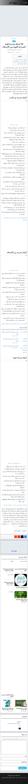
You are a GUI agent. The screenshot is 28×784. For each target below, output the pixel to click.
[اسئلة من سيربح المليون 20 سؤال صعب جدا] (21, 703)
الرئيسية (15, 38)
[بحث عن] (21, 3)
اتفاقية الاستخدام (4, 777)
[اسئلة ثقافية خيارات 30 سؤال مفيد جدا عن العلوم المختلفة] (7, 703)
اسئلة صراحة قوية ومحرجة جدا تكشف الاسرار (15, 505)
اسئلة (24, 530)
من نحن (17, 777)
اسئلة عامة (17, 530)
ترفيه (12, 38)
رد (19, 728)
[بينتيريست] (19, 536)
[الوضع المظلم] (19, 3)
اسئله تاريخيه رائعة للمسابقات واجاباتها (10, 345)
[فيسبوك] (25, 536)
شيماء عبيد (17, 52)
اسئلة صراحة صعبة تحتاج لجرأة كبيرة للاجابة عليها (14, 323)
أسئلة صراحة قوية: (21, 63)
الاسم (26, 756)
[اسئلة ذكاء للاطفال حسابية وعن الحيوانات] (7, 642)
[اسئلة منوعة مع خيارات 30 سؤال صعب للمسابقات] (7, 564)
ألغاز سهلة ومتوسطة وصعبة (21, 587)
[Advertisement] (14, 21)
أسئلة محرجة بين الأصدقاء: (19, 61)
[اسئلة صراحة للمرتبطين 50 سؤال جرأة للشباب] (23, 340)
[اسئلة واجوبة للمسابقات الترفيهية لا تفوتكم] (7, 577)
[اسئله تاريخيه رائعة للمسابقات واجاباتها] (23, 349)
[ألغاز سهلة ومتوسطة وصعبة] (21, 580)
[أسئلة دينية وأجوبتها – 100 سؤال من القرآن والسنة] (23, 333)
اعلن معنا (21, 777)
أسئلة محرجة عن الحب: (20, 59)
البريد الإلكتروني (24, 761)
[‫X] (22, 536)
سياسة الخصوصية (11, 777)
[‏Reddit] (15, 536)
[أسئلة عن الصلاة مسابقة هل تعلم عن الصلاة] (21, 594)
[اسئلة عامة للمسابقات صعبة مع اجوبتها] (21, 564)
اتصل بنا (25, 777)
